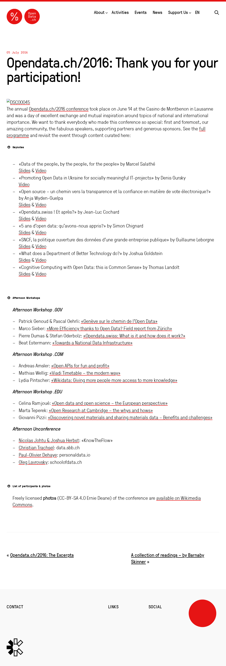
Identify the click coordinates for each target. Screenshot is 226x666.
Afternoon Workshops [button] (26, 298)
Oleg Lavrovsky (33, 462)
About (99, 12)
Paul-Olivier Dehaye (38, 455)
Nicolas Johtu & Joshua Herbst (49, 440)
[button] (216, 12)
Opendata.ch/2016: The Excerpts (42, 555)
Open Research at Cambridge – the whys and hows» (102, 410)
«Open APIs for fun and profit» (80, 365)
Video (41, 170)
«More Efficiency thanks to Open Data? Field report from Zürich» (109, 328)
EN (197, 12)
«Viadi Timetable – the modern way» (85, 373)
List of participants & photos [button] (31, 486)
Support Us (178, 12)
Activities (120, 12)
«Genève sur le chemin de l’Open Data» (119, 321)
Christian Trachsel (36, 447)
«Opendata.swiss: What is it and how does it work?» (134, 336)
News (157, 12)
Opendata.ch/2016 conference (59, 109)
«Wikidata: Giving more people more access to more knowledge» (114, 380)
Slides (24, 170)
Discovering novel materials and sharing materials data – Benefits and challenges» (131, 417)
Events (141, 12)
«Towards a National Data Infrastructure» (92, 343)
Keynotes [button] (18, 147)
